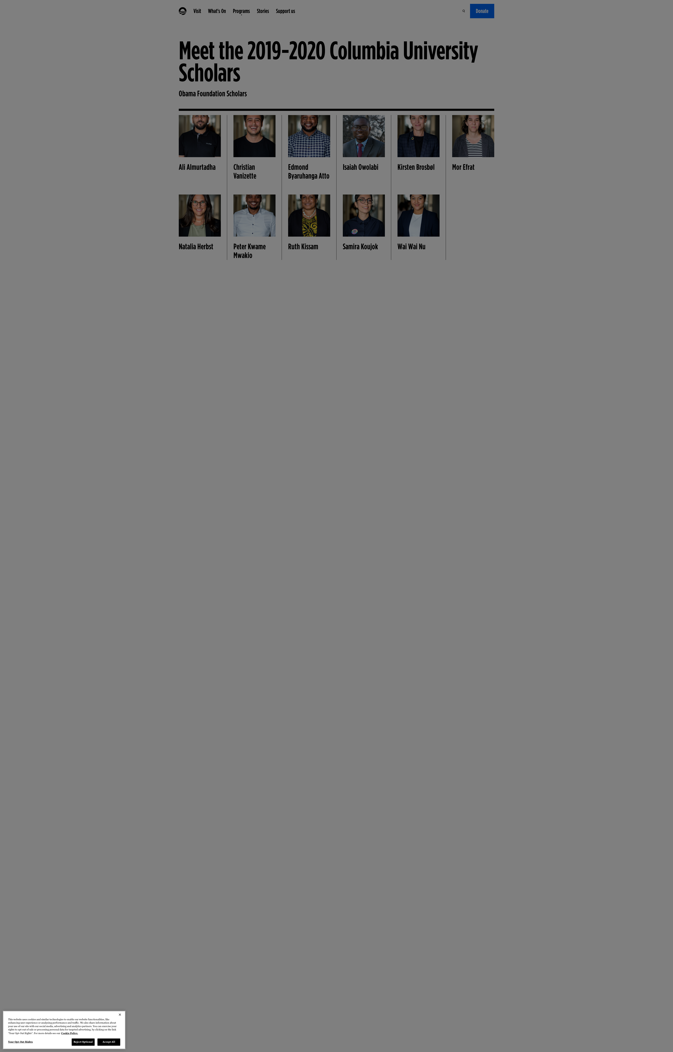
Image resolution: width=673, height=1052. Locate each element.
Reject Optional (83, 1042)
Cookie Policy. (69, 1033)
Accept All (109, 1042)
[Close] (120, 1015)
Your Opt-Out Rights (20, 1041)
